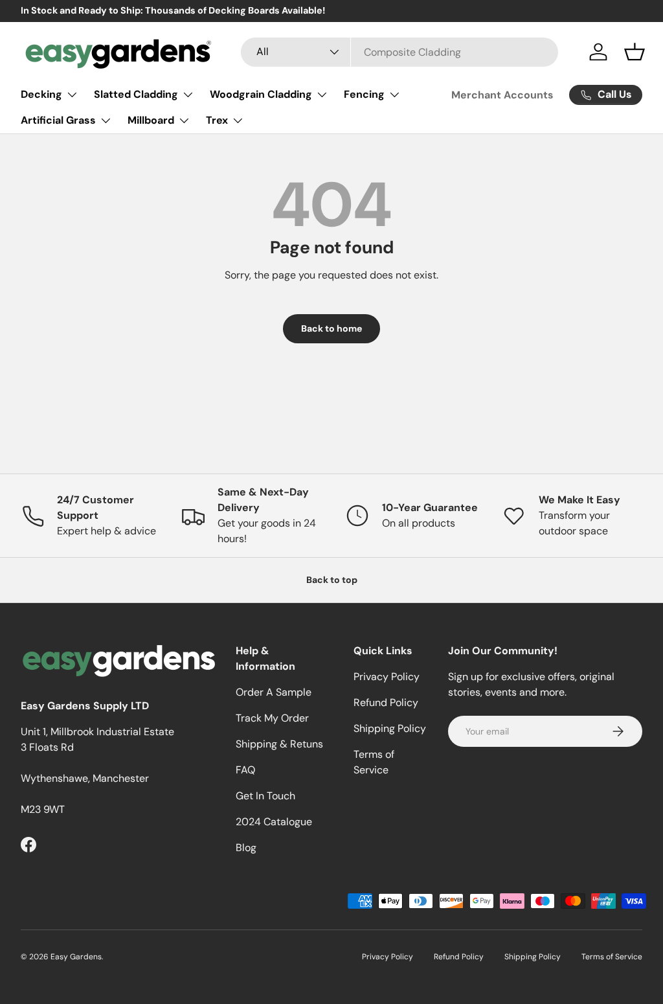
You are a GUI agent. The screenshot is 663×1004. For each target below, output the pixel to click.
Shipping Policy (390, 728)
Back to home (331, 328)
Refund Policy (386, 702)
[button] (634, 52)
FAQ (245, 770)
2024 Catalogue (274, 821)
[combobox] (399, 52)
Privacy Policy (387, 676)
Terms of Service (611, 957)
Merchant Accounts (502, 95)
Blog (246, 847)
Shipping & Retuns (279, 744)
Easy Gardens (76, 957)
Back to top (331, 580)
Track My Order (272, 718)
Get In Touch (265, 796)
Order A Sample (273, 692)
